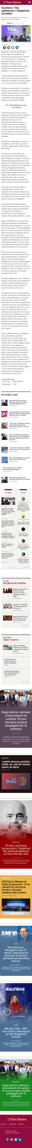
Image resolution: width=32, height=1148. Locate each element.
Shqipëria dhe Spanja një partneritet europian (23, 523)
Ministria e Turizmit (17, 381)
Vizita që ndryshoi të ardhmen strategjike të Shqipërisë (23, 547)
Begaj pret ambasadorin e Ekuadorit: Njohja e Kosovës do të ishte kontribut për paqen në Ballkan (20, 592)
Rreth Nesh (12, 1124)
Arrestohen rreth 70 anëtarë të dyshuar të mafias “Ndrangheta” (10, 661)
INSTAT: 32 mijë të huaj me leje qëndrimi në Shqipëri (7, 545)
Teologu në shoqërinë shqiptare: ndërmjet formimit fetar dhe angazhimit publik (23, 561)
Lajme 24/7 (3, 1124)
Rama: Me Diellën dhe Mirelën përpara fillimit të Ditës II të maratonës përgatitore (8, 556)
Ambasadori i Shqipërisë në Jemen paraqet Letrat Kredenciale (20, 606)
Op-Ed (23, 493)
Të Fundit (8, 493)
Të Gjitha (11, 567)
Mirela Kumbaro (7, 384)
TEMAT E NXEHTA (11, 639)
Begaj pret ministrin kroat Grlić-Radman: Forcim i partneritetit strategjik (20, 618)
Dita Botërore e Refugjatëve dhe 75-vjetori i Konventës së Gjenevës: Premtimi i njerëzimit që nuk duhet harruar (23, 507)
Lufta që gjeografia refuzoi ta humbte (23, 534)
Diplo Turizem (6, 381)
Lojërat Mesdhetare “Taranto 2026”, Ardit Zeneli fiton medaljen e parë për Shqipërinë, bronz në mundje (20, 413)
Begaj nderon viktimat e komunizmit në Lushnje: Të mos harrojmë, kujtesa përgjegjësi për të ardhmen (8, 511)
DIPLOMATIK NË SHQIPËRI (14, 582)
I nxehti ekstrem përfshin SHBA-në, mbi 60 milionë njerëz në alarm (16, 764)
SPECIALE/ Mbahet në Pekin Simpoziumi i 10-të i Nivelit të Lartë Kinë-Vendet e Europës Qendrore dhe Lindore (16, 887)
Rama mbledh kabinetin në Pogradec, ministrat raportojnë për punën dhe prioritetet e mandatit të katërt (8, 523)
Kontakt (21, 1124)
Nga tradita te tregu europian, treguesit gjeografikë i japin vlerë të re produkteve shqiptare (8, 535)
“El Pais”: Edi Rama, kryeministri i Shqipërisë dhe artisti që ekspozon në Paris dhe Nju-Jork (16, 849)
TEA (15, 384)
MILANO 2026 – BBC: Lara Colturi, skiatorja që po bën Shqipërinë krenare (16, 1032)
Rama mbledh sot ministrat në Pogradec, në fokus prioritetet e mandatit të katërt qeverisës (18, 402)
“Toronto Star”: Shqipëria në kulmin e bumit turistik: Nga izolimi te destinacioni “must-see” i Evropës (19, 425)
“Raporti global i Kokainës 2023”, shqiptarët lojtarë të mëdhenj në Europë (11, 673)
